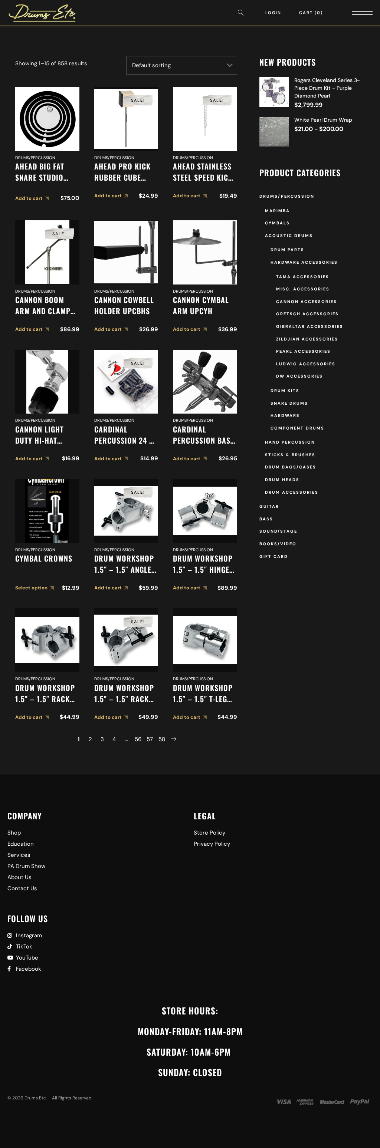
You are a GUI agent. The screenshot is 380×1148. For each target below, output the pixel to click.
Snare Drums (289, 403)
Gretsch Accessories (307, 313)
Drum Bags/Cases (290, 467)
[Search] (242, 13)
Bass (266, 519)
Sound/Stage (278, 531)
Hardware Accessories (304, 262)
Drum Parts (287, 249)
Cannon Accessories (306, 301)
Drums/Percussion (35, 157)
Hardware (285, 415)
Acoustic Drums (289, 235)
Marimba (277, 210)
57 (150, 739)
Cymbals (277, 223)
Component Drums (297, 428)
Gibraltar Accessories (309, 326)
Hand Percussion (290, 442)
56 (138, 739)
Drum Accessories (291, 492)
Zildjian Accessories (307, 339)
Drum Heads (282, 479)
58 (161, 739)
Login (273, 12)
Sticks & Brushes (290, 454)
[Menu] (352, 13)
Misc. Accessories (303, 289)
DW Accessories (299, 376)
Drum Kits (285, 390)
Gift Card (273, 556)
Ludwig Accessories (305, 363)
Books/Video (278, 543)
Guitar (269, 506)
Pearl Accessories (303, 351)
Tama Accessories (302, 276)
